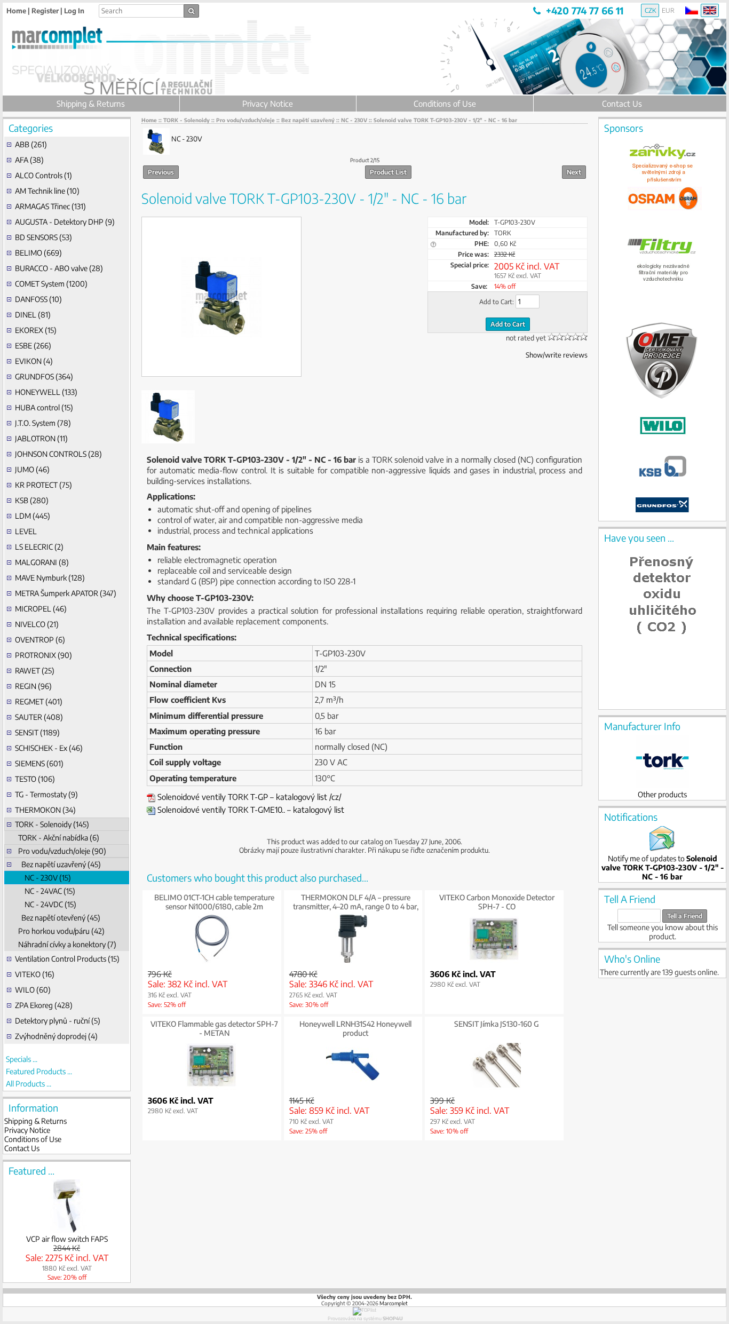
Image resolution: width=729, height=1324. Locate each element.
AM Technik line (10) (47, 190)
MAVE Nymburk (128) (50, 577)
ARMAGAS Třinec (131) (50, 206)
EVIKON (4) (34, 361)
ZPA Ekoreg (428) (44, 1005)
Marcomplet (393, 1303)
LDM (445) (32, 515)
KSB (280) (32, 500)
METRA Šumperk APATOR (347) (65, 593)
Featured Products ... (39, 1071)
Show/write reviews (557, 355)
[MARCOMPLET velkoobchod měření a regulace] (77, 45)
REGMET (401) (38, 701)
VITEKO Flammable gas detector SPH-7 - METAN (214, 1028)
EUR (668, 10)
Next (574, 172)
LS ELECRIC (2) (39, 546)
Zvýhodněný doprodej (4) (56, 1036)
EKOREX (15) (36, 330)
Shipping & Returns (91, 103)
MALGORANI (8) (42, 562)
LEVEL (26, 531)
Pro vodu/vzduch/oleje (245, 120)
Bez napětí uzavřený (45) (58, 864)
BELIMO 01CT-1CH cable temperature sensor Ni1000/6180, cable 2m (214, 902)
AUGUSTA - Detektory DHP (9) (65, 221)
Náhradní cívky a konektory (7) (65, 944)
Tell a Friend (684, 916)
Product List (388, 172)
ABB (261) (31, 144)
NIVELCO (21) (37, 624)
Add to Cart (507, 324)
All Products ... (28, 1083)
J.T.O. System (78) (43, 422)
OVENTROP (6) (40, 639)
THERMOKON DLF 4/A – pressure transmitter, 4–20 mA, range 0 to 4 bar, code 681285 (355, 906)
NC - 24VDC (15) (45, 904)
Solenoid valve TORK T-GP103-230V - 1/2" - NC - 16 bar (445, 120)
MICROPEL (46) (41, 608)
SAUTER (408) (39, 717)
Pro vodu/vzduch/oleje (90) (60, 850)
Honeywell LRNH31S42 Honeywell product (355, 1028)
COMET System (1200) (51, 283)
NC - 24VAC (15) (45, 890)
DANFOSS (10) (38, 299)
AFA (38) (29, 159)
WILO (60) (33, 989)
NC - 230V (354, 120)
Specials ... (21, 1059)
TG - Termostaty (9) (46, 794)
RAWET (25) (34, 670)
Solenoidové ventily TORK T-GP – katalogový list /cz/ (248, 797)
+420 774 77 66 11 (584, 10)
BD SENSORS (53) (43, 237)
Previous (161, 172)
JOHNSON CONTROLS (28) (58, 453)
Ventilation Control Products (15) (67, 958)
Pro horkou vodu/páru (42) (60, 930)
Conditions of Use (445, 103)
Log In (74, 10)
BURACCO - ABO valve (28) (59, 268)
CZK (650, 10)
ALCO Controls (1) (43, 175)
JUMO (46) (32, 469)
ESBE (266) (33, 345)
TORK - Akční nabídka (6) (57, 837)
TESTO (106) (35, 778)
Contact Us (622, 103)
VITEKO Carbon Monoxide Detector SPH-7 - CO (496, 902)
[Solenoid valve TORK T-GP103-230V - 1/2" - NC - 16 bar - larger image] (221, 297)
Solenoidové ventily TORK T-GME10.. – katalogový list (249, 809)
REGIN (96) (33, 686)
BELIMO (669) (38, 252)
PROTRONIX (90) (43, 655)
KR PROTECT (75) (43, 484)
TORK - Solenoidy (186, 120)
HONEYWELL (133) (46, 392)
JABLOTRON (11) (41, 438)
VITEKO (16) (34, 974)
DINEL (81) (33, 314)
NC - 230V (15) (43, 877)
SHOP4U (393, 1318)
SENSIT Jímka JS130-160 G (496, 1023)
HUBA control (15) (44, 407)
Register (45, 10)
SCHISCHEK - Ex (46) (49, 747)
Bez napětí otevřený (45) (57, 917)
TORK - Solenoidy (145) (52, 824)
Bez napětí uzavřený (308, 120)
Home (16, 10)
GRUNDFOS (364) (44, 376)
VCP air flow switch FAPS (67, 1238)
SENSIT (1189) (37, 732)
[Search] (191, 11)
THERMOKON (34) (45, 809)
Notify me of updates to (662, 867)
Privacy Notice (267, 103)
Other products (662, 794)
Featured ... (31, 1170)
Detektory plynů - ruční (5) (57, 1020)
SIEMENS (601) (39, 763)
